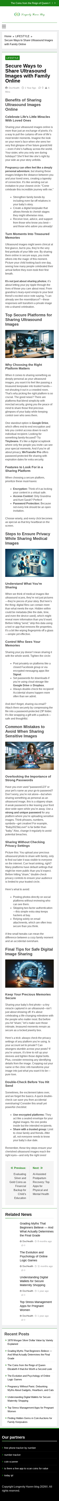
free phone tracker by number (20, 1447)
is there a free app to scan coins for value (26, 1468)
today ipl (8, 1475)
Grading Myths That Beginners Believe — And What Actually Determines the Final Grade (30, 1354)
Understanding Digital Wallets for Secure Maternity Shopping (34, 1281)
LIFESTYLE (12, 58)
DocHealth (14, 87)
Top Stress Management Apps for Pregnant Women (36, 1306)
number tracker (12, 1454)
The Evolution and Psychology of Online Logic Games (27, 4)
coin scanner (11, 1461)
